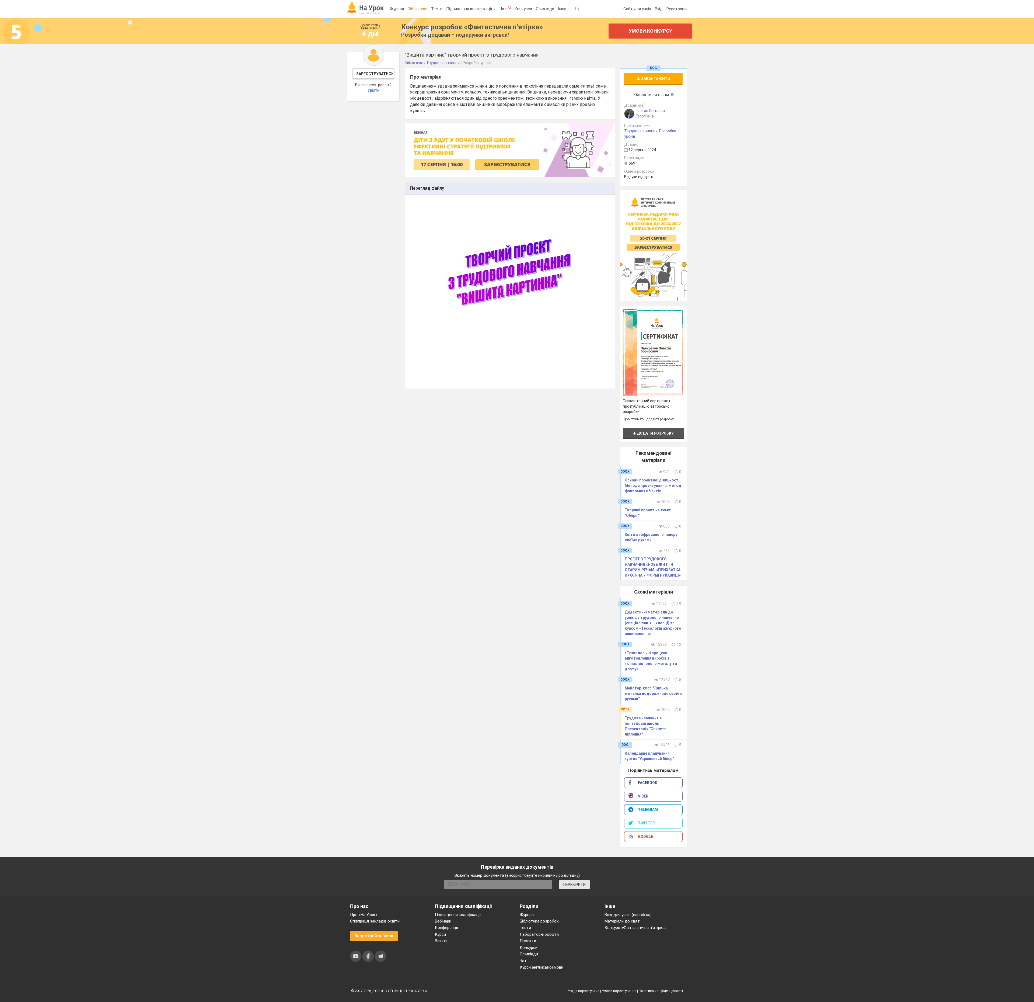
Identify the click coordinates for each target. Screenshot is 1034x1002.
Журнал (397, 8)
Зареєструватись (375, 74)
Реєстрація (676, 8)
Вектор (442, 940)
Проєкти (528, 940)
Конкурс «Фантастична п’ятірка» (635, 927)
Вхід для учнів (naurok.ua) (628, 914)
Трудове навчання (641, 131)
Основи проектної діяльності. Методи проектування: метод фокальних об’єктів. (653, 485)
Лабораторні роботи (539, 934)
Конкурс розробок (472, 27)
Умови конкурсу (650, 31)
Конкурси (523, 8)
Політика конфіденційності (661, 991)
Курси (440, 934)
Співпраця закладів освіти (375, 921)
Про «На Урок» (363, 914)
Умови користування (619, 991)
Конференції (446, 927)
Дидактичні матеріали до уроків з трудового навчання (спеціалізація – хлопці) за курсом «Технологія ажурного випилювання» (653, 623)
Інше (562, 8)
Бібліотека (417, 8)
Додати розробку (655, 433)
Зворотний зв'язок (373, 935)
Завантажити (655, 79)
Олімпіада (545, 8)
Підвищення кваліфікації (469, 8)
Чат (505, 8)
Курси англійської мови (541, 967)
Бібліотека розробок (539, 921)
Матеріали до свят (622, 921)
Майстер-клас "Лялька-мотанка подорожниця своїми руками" (653, 693)
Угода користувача (583, 991)
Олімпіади (529, 954)
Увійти (373, 90)
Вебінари (443, 921)
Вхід (659, 8)
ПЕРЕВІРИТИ (574, 884)
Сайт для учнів (637, 8)
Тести (436, 8)
